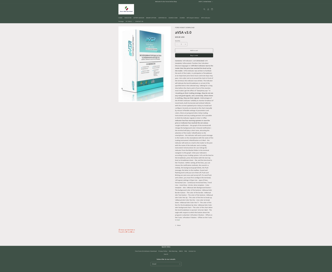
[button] (129, 21)
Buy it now (194, 55)
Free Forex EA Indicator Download (146, 251)
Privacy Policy (162, 251)
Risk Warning (173, 251)
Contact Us (192, 251)
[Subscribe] (179, 264)
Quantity (177, 41)
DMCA (181, 251)
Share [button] (179, 225)
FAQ (185, 251)
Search (166, 254)
